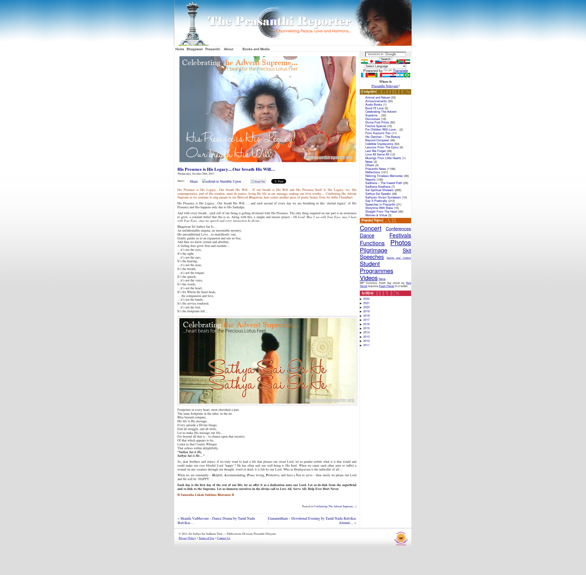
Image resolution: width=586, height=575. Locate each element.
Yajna (381, 279)
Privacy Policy (187, 538)
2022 (366, 298)
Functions (372, 242)
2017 (366, 319)
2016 (366, 324)
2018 (366, 315)
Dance (367, 235)
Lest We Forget (375, 151)
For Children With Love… (382, 129)
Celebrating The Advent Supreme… (380, 113)
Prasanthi (212, 49)
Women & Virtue (376, 215)
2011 (366, 345)
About (228, 49)
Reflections (372, 172)
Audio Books (373, 104)
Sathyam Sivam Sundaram (383, 197)
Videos (369, 277)
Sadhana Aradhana (378, 186)
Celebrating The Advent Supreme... (334, 506)
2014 (366, 332)
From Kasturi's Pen (378, 133)
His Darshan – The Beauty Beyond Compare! (382, 138)
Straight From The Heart (381, 211)
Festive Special (375, 126)
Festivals (400, 235)
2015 (366, 328)
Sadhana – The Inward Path (383, 183)
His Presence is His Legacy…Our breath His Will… (226, 169)
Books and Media (256, 49)
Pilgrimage (373, 250)
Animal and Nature (377, 97)
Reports (370, 179)
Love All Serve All (377, 154)
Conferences (398, 228)
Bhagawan (195, 49)
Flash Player (386, 286)
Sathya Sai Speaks (378, 193)
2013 (366, 336)
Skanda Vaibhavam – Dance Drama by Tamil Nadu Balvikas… (216, 520)
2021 (366, 303)
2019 (366, 311)
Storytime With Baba (379, 208)
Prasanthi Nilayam (385, 85)
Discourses (372, 119)
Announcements (376, 101)
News (369, 161)
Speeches (372, 256)
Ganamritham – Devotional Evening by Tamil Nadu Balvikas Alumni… (312, 520)
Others (369, 165)
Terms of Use (206, 538)
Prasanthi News (375, 168)
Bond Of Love (374, 108)
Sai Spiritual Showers (379, 190)
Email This (260, 181)
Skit (407, 250)
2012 (366, 340)
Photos (400, 242)
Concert (370, 227)
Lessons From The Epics (382, 147)
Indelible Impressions (379, 144)
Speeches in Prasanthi (380, 204)
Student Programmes (376, 267)
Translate (400, 70)
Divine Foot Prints (377, 122)
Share (194, 181)
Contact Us (223, 538)
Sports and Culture (399, 257)
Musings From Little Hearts (383, 158)
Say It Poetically (376, 200)
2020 (366, 307)
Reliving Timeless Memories (384, 176)
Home (179, 49)
